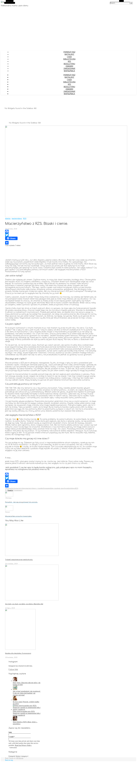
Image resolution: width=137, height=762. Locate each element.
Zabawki (69, 66)
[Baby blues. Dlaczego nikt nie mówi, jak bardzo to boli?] (15, 681)
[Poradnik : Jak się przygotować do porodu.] (9, 496)
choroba (8, 488)
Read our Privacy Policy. (23, 745)
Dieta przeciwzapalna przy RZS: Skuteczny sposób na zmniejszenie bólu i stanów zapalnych (26, 713)
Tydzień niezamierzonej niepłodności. (19, 559)
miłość (42, 488)
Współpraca (69, 71)
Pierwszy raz (69, 52)
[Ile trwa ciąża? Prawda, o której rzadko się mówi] (15, 700)
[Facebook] (51, 231)
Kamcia (10, 490)
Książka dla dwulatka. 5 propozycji (18, 653)
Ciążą (69, 56)
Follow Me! (13, 670)
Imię (10, 732)
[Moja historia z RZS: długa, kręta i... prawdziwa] (15, 720)
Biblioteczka (69, 59)
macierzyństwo (17, 218)
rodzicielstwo (70, 488)
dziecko (7, 218)
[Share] (51, 242)
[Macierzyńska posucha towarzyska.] (9, 510)
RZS (69, 61)
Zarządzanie (69, 68)
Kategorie (12, 756)
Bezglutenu (69, 64)
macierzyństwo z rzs (33, 488)
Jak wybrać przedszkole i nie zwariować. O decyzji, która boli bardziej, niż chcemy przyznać (27, 693)
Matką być (69, 54)
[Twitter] (51, 235)
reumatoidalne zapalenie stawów (55, 488)
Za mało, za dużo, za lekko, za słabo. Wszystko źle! (24, 604)
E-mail (12, 737)
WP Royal (19, 758)
